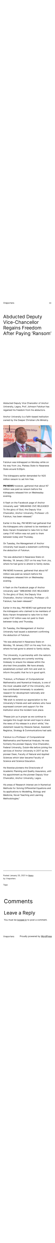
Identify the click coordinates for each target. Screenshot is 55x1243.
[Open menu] (50, 303)
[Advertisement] (27, 27)
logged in (22, 919)
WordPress (46, 936)
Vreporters (8, 303)
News (30, 875)
